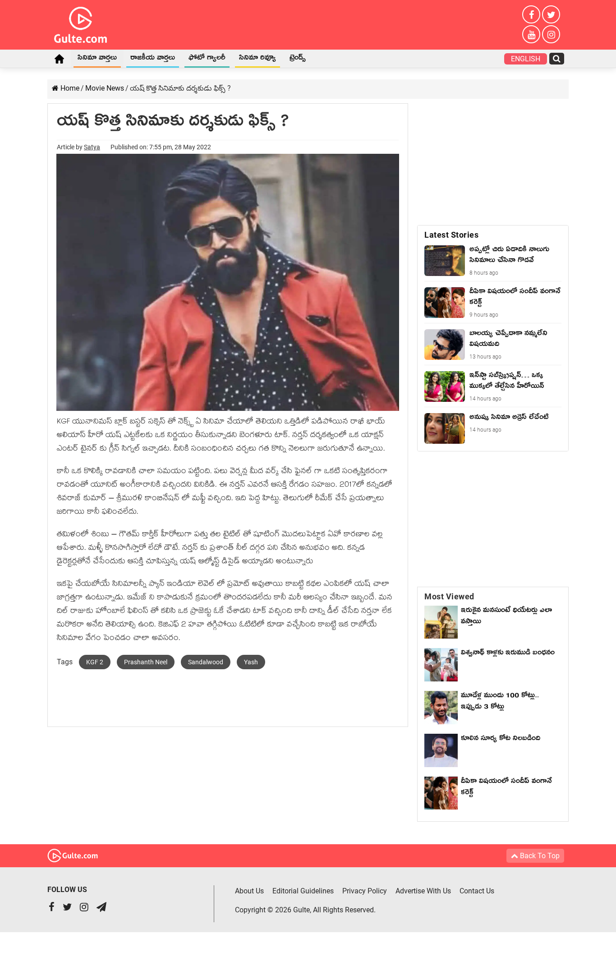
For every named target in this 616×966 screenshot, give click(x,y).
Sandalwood (205, 662)
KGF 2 (94, 662)
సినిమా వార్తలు (97, 59)
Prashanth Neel (145, 662)
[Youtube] (531, 34)
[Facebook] (531, 14)
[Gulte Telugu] (80, 23)
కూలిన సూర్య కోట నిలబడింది (500, 739)
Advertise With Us (423, 891)
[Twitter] (551, 14)
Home (59, 59)
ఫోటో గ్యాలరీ (206, 59)
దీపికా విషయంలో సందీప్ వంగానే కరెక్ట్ (506, 788)
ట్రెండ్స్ (298, 59)
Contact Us (477, 891)
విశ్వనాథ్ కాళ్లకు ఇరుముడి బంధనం (508, 654)
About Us (249, 891)
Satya (92, 147)
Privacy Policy (364, 891)
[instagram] (551, 34)
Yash (251, 662)
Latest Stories (451, 234)
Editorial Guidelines (303, 891)
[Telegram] (101, 908)
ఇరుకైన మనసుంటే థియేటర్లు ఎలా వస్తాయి (506, 617)
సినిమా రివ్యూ (257, 59)
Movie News (104, 88)
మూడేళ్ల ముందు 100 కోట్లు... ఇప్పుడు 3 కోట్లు (500, 702)
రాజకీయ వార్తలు (152, 59)
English (525, 59)
